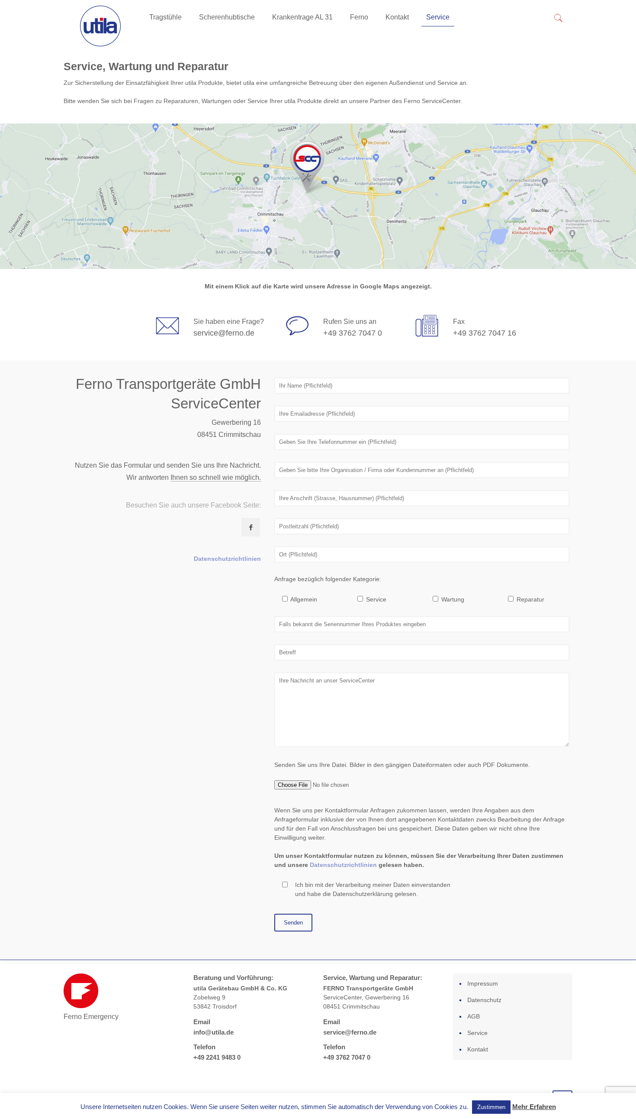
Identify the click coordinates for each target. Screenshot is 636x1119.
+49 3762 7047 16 (484, 333)
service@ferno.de (223, 333)
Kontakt (477, 1049)
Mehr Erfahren (534, 1106)
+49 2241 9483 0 (217, 1057)
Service (477, 1032)
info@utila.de (213, 1032)
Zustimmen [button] (491, 1107)
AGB (473, 1016)
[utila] (100, 26)
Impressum (482, 983)
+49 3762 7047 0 (352, 333)
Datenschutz (484, 999)
